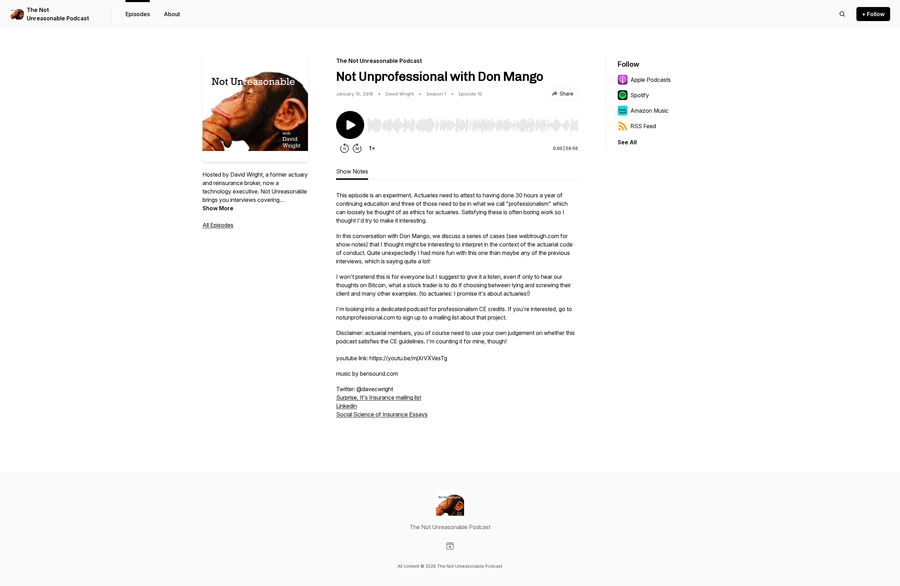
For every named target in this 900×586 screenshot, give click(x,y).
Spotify (639, 95)
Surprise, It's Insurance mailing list (378, 397)
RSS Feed (643, 126)
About (172, 14)
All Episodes (217, 225)
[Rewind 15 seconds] (344, 148)
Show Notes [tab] (352, 171)
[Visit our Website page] (450, 545)
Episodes (138, 14)
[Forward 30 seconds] (357, 148)
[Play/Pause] (350, 125)
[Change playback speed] (372, 148)
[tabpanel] (457, 312)
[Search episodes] (842, 14)
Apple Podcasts (650, 79)
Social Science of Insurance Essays (382, 414)
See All (627, 142)
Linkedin (346, 405)
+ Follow (873, 14)
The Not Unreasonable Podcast (58, 14)
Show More (217, 208)
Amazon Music (649, 110)
